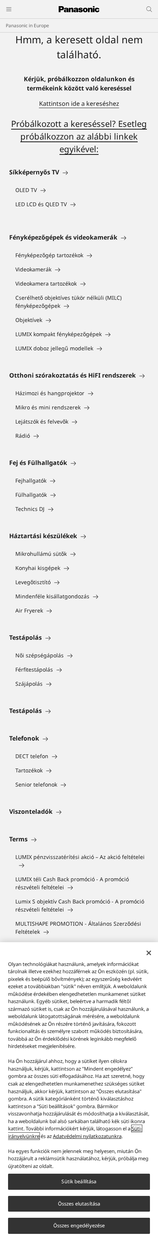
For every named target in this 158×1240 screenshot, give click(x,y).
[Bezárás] (148, 952)
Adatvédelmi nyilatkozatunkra (87, 1136)
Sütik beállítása (78, 1181)
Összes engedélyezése (79, 1225)
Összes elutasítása (79, 1203)
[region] (79, 1091)
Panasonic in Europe (27, 25)
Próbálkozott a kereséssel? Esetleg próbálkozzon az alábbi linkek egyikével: (79, 136)
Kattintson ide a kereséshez (79, 103)
